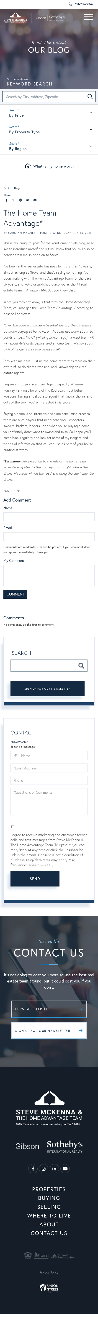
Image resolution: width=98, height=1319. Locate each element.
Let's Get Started (32, 1009)
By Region (18, 148)
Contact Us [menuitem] (49, 1233)
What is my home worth (53, 166)
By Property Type (24, 131)
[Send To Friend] (35, 200)
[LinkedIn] (27, 200)
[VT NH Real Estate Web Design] (49, 1288)
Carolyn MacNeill (23, 233)
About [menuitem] (49, 1224)
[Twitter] (13, 200)
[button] (90, 96)
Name (7, 507)
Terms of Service (24, 894)
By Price (16, 115)
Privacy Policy (72, 604)
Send (35, 878)
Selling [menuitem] (49, 1206)
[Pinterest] (20, 200)
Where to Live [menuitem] (49, 1215)
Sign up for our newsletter (47, 688)
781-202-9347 (83, 4)
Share (7, 195)
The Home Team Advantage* (29, 218)
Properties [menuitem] (49, 1189)
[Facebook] (7, 200)
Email (7, 527)
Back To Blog (11, 188)
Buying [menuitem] (49, 1198)
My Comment (13, 560)
